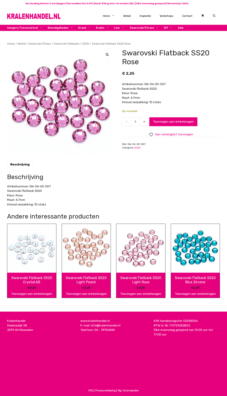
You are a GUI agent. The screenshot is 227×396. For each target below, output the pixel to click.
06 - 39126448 (104, 330)
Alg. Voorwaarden (128, 390)
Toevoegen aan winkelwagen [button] (31, 293)
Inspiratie (145, 16)
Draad (82, 27)
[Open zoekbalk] (214, 16)
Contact (187, 16)
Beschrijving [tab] (20, 164)
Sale (181, 27)
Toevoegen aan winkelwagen (173, 121)
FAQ (90, 390)
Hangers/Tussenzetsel (22, 27)
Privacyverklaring (105, 390)
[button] (107, 54)
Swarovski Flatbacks (66, 43)
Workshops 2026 (178, 3)
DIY (166, 27)
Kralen (100, 27)
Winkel (127, 16)
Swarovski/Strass (142, 27)
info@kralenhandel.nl (105, 325)
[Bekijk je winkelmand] (202, 16)
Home (106, 16)
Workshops (166, 16)
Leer (117, 27)
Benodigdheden (58, 27)
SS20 (85, 43)
